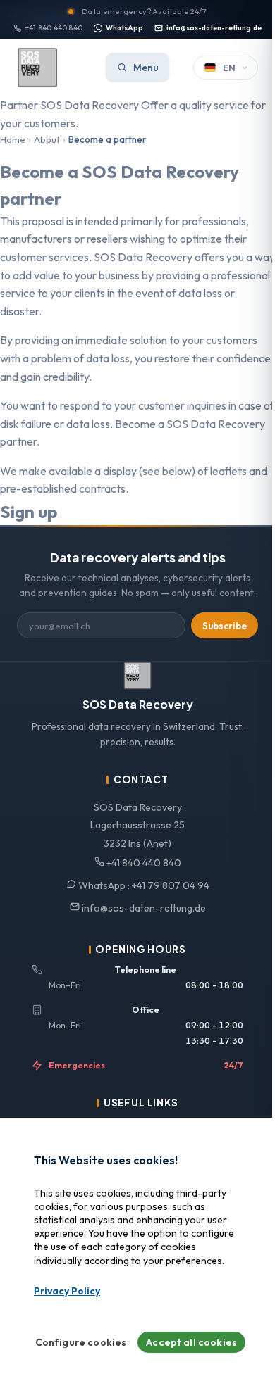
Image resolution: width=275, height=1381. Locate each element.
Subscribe (224, 625)
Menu (146, 67)
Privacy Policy (67, 1291)
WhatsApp (124, 27)
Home (12, 139)
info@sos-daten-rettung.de (214, 27)
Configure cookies (81, 1342)
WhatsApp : (142, 885)
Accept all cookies (191, 1342)
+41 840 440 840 (53, 27)
